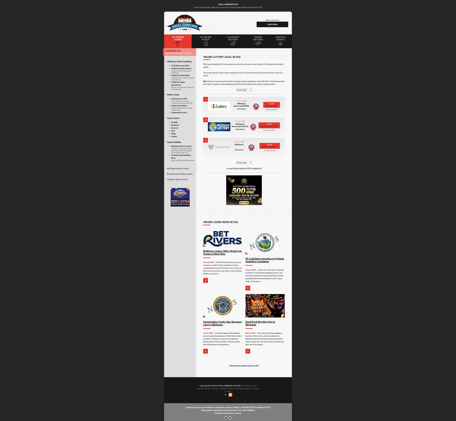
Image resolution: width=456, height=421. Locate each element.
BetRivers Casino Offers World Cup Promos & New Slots (222, 252)
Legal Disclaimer (204, 388)
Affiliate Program (227, 388)
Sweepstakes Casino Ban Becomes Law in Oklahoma (222, 323)
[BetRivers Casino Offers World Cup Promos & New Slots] (223, 239)
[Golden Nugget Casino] (244, 204)
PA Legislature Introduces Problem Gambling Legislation (264, 260)
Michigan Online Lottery (178, 168)
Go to (271, 105)
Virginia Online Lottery (177, 179)
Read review (272, 110)
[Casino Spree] (180, 206)
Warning (215, 388)
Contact (255, 388)
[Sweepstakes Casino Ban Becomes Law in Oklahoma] (223, 305)
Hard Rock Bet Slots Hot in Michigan (260, 323)
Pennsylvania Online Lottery (180, 174)
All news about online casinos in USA (244, 366)
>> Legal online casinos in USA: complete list (244, 168)
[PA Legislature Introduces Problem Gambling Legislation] (265, 242)
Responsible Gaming (243, 388)
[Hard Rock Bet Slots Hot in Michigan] (265, 305)
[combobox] (272, 24)
